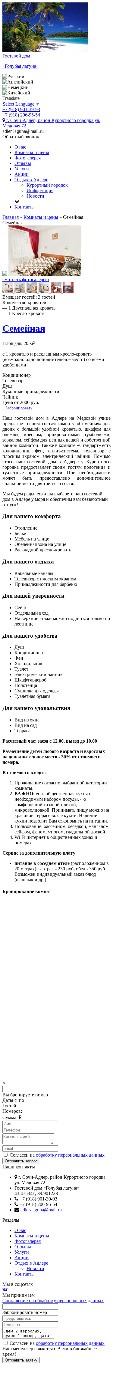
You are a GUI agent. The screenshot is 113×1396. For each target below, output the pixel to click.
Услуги (21, 168)
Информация (40, 190)
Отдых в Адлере (31, 179)
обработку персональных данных (70, 1155)
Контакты (24, 206)
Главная (10, 217)
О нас (20, 146)
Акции (21, 174)
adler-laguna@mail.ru (41, 1209)
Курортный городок (47, 185)
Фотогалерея (27, 157)
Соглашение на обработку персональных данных (53, 1300)
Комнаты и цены (31, 152)
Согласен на (56, 1155)
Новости (35, 196)
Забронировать (18, 408)
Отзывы (22, 163)
